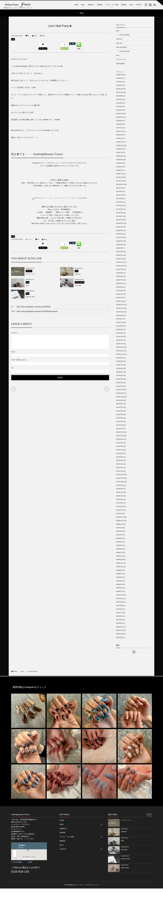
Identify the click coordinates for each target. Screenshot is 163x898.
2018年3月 (119, 167)
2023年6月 (119, 85)
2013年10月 (120, 354)
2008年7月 (119, 574)
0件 (28, 36)
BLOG (131, 4)
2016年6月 (119, 241)
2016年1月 (119, 259)
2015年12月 (120, 262)
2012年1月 (119, 428)
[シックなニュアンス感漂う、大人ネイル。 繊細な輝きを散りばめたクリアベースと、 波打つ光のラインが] (135, 781)
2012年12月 (120, 389)
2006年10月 (120, 634)
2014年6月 (119, 326)
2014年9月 (119, 315)
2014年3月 (119, 336)
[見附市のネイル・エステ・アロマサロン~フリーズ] (18, 4)
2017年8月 (119, 191)
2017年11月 (120, 181)
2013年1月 (119, 386)
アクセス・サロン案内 (111, 4)
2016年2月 (119, 255)
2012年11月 (120, 393)
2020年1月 (119, 128)
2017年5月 (119, 202)
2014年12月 (120, 305)
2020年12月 (120, 113)
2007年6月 (119, 616)
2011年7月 (119, 450)
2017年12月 (120, 177)
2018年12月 (120, 142)
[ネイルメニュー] (17, 275)
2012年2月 (119, 425)
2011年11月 (119, 436)
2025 (27, 285)
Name (13, 352)
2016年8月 (119, 234)
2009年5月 (119, 542)
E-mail (13, 360)
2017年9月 (119, 188)
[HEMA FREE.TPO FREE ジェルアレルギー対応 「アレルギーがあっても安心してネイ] (135, 711)
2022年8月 (119, 96)
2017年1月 (119, 216)
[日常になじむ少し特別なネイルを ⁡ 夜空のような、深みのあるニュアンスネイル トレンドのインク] (28, 781)
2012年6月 (119, 411)
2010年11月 (120, 478)
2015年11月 (120, 266)
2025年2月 (119, 78)
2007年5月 (119, 620)
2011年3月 (119, 464)
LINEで (36, 867)
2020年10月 (120, 117)
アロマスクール (121, 59)
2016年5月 (119, 244)
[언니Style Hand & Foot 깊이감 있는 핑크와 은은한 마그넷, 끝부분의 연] (64, 746)
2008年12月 (120, 559)
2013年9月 (119, 358)
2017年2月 (119, 213)
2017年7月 (119, 195)
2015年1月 (119, 301)
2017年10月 (120, 184)
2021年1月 (119, 110)
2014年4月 (119, 333)
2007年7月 (119, 613)
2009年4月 (119, 545)
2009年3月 (119, 549)
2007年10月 (120, 602)
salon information (121, 47)
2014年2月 (119, 340)
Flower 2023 (125, 868)
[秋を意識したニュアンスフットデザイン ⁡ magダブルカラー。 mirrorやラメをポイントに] (99, 746)
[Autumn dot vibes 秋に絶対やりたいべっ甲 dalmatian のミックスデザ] (28, 711)
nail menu (29, 271)
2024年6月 (119, 82)
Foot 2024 (78, 285)
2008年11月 (120, 563)
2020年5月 (119, 124)
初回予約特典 (120, 63)
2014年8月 (119, 319)
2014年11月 (120, 308)
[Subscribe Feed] (150, 4)
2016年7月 (119, 237)
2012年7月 (119, 407)
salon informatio (125, 51)
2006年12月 (120, 627)
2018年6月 (119, 156)
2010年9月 (119, 485)
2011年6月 (119, 453)
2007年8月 (119, 609)
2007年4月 (119, 623)
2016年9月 (119, 230)
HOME (76, 4)
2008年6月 (119, 577)
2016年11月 (120, 223)
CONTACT (139, 4)
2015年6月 (119, 283)
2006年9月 (119, 637)
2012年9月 (119, 400)
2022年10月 (120, 92)
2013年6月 (119, 368)
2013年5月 (119, 372)
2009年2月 (119, 552)
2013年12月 (120, 347)
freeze (35, 36)
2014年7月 (119, 322)
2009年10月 (120, 524)
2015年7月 (119, 280)
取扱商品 (123, 4)
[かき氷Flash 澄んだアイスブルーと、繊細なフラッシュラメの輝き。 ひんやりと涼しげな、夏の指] (99, 781)
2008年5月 (119, 581)
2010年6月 (119, 496)
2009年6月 (119, 538)
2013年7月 (119, 365)
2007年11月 (120, 598)
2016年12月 (120, 220)
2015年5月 (119, 287)
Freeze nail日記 (79, 282)
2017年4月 (119, 205)
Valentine (78, 274)
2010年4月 (119, 503)
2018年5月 (119, 159)
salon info (119, 43)
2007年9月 (119, 605)
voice (117, 55)
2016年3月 (119, 251)
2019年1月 (119, 138)
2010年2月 (119, 510)
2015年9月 (119, 273)
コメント (30, 239)
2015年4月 (119, 290)
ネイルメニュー (31, 274)
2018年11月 (120, 145)
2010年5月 (119, 499)
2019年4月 (119, 135)
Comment (14, 333)
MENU (83, 4)
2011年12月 (120, 432)
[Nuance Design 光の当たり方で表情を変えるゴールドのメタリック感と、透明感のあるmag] (135, 746)
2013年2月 (119, 382)
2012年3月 (119, 421)
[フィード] (134, 652)
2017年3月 (119, 209)
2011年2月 (119, 467)
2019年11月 (120, 131)
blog (13, 39)
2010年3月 (119, 506)
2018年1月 (119, 174)
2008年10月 (120, 566)
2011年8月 (119, 446)
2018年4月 (119, 163)
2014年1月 (119, 344)
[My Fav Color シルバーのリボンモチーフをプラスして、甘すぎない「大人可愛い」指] (99, 711)
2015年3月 (119, 294)
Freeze (25, 862)
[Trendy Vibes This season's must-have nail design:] (64, 711)
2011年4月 (119, 460)
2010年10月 (120, 482)
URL (12, 368)
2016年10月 (120, 227)
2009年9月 (119, 528)
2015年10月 (120, 269)
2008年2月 (119, 588)
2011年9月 (119, 443)
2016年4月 (119, 248)
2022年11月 (120, 89)
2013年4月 (119, 375)
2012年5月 (119, 414)
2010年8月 (119, 489)
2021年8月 (119, 103)
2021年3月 (119, 106)
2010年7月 (119, 492)
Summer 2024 (30, 297)
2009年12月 (120, 517)
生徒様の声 (91, 4)
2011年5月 (119, 457)
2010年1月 (119, 513)
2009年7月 (119, 535)
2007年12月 (120, 595)
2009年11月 (120, 520)
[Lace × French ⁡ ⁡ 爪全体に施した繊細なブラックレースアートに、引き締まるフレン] (28, 746)
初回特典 (99, 4)
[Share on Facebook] (146, 4)
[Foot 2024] (67, 287)
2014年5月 (119, 329)
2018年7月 (119, 152)
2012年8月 (119, 404)
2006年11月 (120, 630)
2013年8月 (119, 361)
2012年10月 (120, 397)
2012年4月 (119, 418)
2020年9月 (119, 120)
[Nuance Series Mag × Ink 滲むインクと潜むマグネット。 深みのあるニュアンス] (64, 781)
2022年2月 (119, 99)
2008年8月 (119, 570)
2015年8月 (119, 276)
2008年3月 (119, 584)
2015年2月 (119, 298)
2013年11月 (120, 351)
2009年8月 (119, 531)
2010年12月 (120, 474)
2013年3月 (119, 379)
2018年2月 (119, 170)
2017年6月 (119, 198)
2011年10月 (120, 439)
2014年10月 (120, 312)
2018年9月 (119, 149)
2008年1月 (119, 591)
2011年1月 (119, 471)
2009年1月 (119, 556)
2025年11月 (120, 75)
